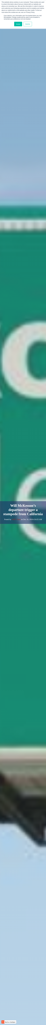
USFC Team (16, 519)
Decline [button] (27, 24)
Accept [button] (18, 24)
